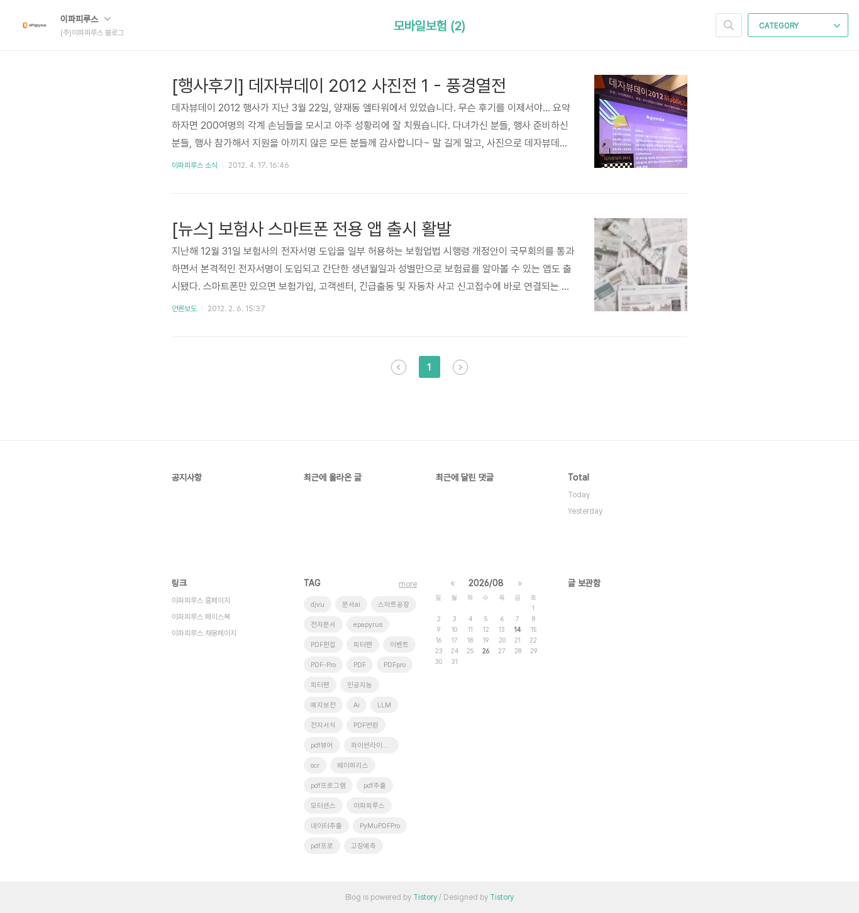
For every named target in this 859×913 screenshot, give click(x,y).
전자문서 (323, 625)
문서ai (351, 604)
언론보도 (184, 308)
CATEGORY (780, 25)
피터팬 (362, 645)
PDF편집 (323, 645)
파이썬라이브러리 (375, 745)
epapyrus (367, 625)
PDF (359, 665)
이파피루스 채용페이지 (204, 633)
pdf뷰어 (322, 745)
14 (517, 629)
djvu (317, 604)
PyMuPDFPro (380, 826)
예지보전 (323, 705)
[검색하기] (728, 25)
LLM (384, 705)
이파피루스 (80, 19)
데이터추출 (326, 826)
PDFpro (395, 665)
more (408, 584)
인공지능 (359, 685)
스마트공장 (393, 604)
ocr (315, 765)
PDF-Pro (323, 665)
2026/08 (486, 583)
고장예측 (363, 846)
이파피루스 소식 (195, 165)
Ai (356, 705)
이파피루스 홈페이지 (201, 600)
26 (485, 651)
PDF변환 (366, 725)
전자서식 (323, 725)
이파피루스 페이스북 (201, 616)
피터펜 (320, 685)
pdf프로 (322, 846)
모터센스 (323, 806)
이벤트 (399, 645)
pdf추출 (374, 786)
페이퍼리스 (353, 765)
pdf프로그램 (328, 786)
